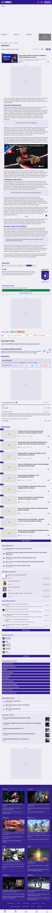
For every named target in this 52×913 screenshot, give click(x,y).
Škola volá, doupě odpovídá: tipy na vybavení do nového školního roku (38, 898)
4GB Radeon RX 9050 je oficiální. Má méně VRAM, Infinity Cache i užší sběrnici (13, 897)
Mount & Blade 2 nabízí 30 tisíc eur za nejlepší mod (16, 739)
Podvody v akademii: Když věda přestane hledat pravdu (38, 809)
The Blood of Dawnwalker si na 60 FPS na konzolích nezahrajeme (12, 809)
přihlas (22, 362)
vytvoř (35, 362)
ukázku (35, 352)
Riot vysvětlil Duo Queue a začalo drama (37, 833)
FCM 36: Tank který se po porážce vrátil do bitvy (13, 864)
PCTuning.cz (5, 735)
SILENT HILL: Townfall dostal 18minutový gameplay (12, 841)
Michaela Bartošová (22, 535)
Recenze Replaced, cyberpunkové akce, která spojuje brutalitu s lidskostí (32, 487)
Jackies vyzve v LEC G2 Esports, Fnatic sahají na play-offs (38, 836)
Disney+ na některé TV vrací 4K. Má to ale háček (13, 894)
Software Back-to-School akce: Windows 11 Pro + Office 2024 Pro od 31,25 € (38, 895)
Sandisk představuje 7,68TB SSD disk (36, 812)
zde (26, 352)
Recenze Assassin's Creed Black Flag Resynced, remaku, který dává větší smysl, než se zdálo (32, 443)
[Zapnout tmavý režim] (42, 2)
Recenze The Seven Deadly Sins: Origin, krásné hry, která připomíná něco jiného (33, 531)
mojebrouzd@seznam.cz (9, 402)
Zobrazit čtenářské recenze (26, 293)
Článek (3, 54)
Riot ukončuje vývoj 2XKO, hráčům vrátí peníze (38, 839)
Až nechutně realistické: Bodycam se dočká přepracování (12, 837)
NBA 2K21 (6, 43)
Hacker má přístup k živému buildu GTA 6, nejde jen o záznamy (13, 833)
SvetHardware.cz (6, 724)
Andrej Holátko (21, 502)
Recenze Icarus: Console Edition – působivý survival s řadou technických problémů (31, 520)
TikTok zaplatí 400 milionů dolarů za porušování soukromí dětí (19, 733)
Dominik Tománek (22, 436)
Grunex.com (5, 719)
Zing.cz (4, 740)
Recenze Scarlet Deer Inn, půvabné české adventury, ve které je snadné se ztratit (30, 431)
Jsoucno (6, 411)
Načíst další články (26, 540)
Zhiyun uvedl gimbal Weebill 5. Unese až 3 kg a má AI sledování (38, 891)
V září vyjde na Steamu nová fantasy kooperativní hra (36, 862)
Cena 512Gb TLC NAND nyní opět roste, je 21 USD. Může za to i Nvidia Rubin (22, 723)
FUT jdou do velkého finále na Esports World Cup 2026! (16, 718)
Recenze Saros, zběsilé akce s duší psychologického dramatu (28, 476)
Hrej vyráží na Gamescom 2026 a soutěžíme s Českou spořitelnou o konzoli (32, 56)
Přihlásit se (47, 2)
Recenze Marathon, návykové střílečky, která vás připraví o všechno (33, 509)
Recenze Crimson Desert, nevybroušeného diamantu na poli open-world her (31, 498)
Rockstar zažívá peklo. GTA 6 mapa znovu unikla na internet (12, 812)
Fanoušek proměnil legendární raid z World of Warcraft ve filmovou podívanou (38, 870)
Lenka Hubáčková (22, 480)
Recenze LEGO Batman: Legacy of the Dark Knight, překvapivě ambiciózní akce (33, 465)
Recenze (11, 43)
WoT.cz (4, 729)
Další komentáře (26, 630)
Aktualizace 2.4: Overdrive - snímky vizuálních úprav (13, 867)
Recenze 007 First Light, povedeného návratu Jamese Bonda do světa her (32, 454)
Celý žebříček (26, 656)
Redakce (21, 61)
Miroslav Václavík (15, 49)
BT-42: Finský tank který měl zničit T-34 (13, 728)
